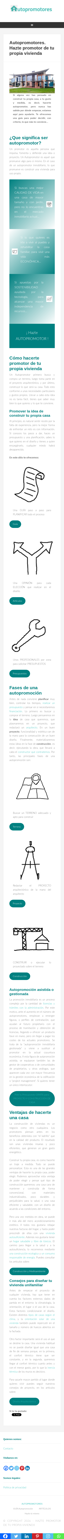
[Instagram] (16, 1468)
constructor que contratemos (34, 752)
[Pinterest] (22, 1468)
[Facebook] (6, 1468)
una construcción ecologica (24, 1253)
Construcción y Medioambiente (29, 1271)
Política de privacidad (14, 1487)
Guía (15, 524)
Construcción (20, 976)
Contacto (8, 1448)
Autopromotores (32, 9)
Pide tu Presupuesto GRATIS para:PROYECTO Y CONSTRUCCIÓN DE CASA (32, 1099)
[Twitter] (11, 1468)
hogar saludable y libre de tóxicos (32, 1241)
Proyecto (17, 903)
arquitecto (31, 727)
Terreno (17, 827)
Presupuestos (20, 673)
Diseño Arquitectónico (24, 1401)
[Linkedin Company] (27, 1468)
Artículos (17, 601)
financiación (15, 711)
